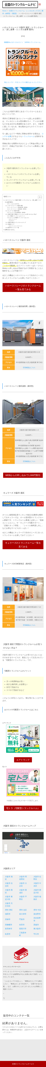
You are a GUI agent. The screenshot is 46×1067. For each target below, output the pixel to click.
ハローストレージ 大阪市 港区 (15, 205)
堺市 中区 (37, 910)
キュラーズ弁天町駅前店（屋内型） (18, 212)
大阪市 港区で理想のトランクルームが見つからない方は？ (22, 214)
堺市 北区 (23, 910)
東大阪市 (37, 929)
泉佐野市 (37, 914)
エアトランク (14, 219)
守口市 (36, 934)
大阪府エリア (11, 224)
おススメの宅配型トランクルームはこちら (19, 217)
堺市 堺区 (9, 910)
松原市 (7, 934)
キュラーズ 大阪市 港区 (14, 210)
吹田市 (22, 925)
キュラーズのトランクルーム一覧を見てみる (23, 545)
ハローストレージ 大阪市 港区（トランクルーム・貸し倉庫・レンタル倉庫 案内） (23, 201)
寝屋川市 (22, 929)
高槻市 (36, 925)
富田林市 (8, 929)
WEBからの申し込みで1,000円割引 (23, 475)
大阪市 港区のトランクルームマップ (17, 222)
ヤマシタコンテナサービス (17, 226)
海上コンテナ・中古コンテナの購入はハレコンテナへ (23, 82)
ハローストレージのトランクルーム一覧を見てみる (23, 287)
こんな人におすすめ (14, 203)
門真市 (22, 919)
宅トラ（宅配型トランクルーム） (23, 808)
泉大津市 (22, 914)
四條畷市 (8, 925)
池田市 (7, 914)
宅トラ (13, 220)
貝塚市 (7, 919)
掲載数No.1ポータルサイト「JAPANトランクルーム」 (23, 42)
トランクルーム (28, 136)
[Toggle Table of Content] (38, 197)
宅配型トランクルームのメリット (17, 216)
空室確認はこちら (29, 367)
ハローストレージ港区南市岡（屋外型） (19, 207)
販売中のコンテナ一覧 (13, 227)
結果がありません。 (10, 229)
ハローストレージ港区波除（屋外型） (18, 209)
